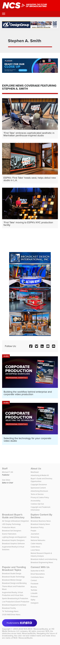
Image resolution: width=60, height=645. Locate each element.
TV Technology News (10, 611)
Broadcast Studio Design (11, 573)
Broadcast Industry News (40, 524)
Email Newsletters (38, 574)
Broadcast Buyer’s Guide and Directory (13, 516)
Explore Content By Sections (41, 516)
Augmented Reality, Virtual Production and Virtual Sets (12, 594)
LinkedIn (34, 593)
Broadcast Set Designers (11, 530)
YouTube (34, 590)
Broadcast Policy (37, 527)
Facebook (34, 583)
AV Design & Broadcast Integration (15, 521)
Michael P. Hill (7, 472)
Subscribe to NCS (37, 570)
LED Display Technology (11, 524)
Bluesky (34, 586)
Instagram (35, 603)
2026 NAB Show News (11, 614)
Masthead (35, 472)
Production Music (8, 527)
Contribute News (37, 577)
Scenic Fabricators (9, 534)
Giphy (33, 599)
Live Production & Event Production (15, 601)
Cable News (35, 546)
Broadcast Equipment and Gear (14, 605)
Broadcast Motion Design (12, 580)
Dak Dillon (6, 480)
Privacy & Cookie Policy (40, 497)
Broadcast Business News (41, 521)
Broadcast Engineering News (42, 562)
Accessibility (35, 500)
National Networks (38, 540)
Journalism (35, 534)
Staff (5, 468)
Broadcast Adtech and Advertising (44, 559)
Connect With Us (40, 567)
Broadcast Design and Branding (14, 583)
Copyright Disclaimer (39, 484)
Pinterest (34, 596)
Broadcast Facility (9, 608)
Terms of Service (37, 494)
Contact (34, 580)
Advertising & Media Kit (40, 475)
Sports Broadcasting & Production (15, 598)
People (33, 530)
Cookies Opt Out (37, 504)
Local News (35, 550)
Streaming (35, 537)
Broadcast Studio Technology (13, 576)
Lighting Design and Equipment (14, 537)
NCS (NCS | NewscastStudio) (36, 628)
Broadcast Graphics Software (13, 543)
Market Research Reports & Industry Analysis (41, 554)
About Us (36, 468)
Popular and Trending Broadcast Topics (14, 568)
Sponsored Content (38, 487)
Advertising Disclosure (39, 491)
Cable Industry (36, 543)
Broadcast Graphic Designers (13, 540)
